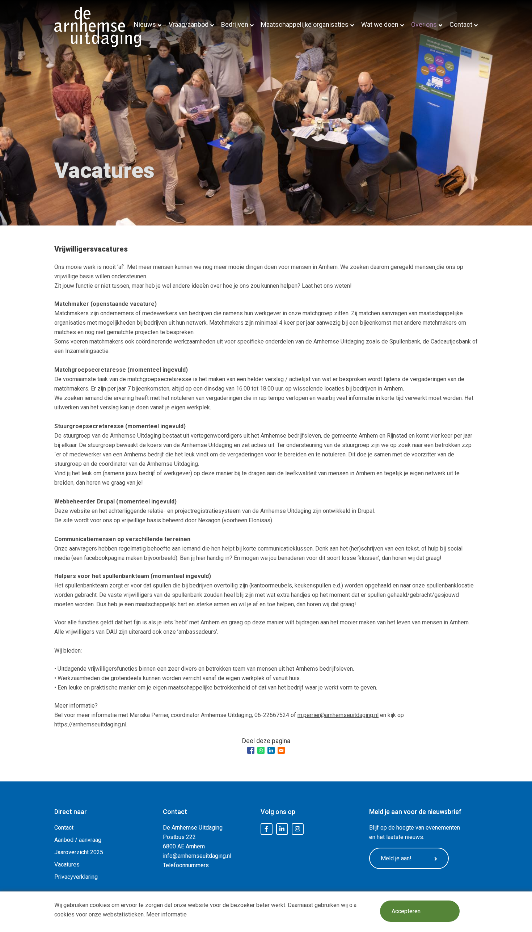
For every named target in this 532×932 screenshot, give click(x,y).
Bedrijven (234, 24)
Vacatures (67, 864)
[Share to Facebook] (250, 750)
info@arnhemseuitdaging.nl (197, 855)
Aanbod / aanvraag (77, 839)
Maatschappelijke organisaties (305, 24)
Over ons (424, 24)
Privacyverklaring (76, 876)
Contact (460, 24)
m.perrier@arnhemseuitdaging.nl (338, 715)
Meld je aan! (396, 858)
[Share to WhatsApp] (261, 750)
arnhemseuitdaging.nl (99, 724)
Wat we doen (379, 24)
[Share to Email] (281, 750)
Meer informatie (166, 914)
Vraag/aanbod (188, 24)
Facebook (266, 829)
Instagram (297, 829)
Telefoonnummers (186, 865)
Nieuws (145, 24)
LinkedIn (281, 829)
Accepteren (406, 911)
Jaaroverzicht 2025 (78, 852)
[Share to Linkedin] (271, 750)
